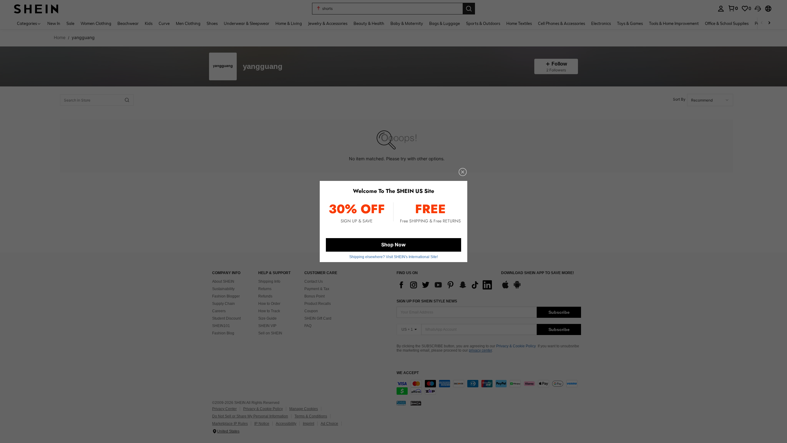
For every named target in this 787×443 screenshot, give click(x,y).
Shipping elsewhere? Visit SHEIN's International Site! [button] (393, 257)
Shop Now (393, 244)
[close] (462, 172)
